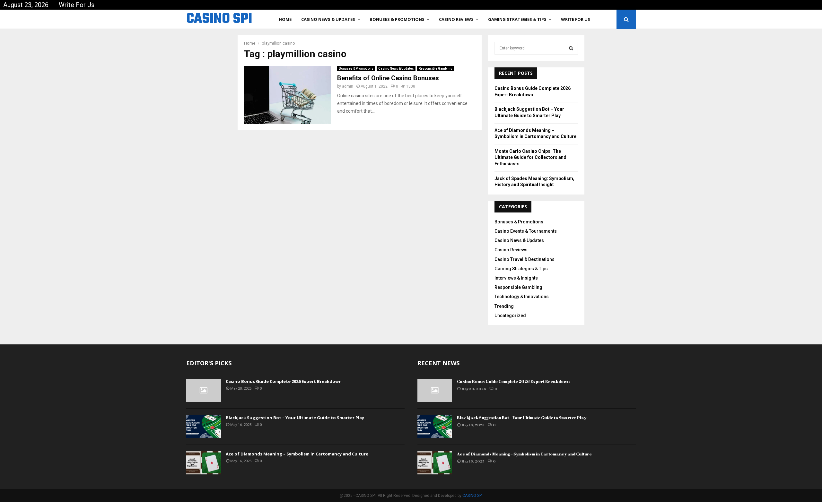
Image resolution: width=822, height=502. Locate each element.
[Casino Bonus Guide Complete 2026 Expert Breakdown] (203, 390)
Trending (504, 306)
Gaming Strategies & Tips (517, 19)
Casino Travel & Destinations (524, 259)
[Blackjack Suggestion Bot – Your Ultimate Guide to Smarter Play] (203, 426)
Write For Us (76, 5)
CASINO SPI (219, 19)
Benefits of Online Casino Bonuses (388, 78)
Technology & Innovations (521, 296)
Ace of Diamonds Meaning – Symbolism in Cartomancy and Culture (297, 454)
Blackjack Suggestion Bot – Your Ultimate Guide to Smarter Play (295, 417)
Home (285, 19)
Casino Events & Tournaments (525, 231)
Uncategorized (510, 315)
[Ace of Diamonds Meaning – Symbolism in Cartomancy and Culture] (203, 462)
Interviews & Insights (516, 278)
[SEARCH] (571, 48)
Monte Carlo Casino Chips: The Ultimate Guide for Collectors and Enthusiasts (530, 157)
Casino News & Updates (328, 19)
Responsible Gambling (435, 68)
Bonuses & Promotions (397, 19)
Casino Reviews (456, 19)
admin (347, 86)
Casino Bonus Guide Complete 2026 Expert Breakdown (284, 381)
